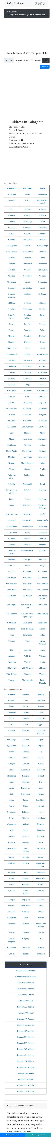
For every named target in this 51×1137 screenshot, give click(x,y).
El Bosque (42, 294)
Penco (11, 499)
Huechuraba (11, 348)
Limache (42, 397)
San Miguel (11, 605)
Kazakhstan (40, 800)
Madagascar (11, 824)
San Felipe (27, 590)
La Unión (42, 378)
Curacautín (42, 282)
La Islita (42, 366)
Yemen (11, 954)
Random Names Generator (25, 977)
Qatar (11, 884)
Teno (27, 641)
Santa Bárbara (42, 614)
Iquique (27, 354)
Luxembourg (41, 818)
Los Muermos (27, 427)
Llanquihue (27, 403)
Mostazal (42, 451)
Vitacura (27, 674)
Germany (25, 764)
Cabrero (11, 215)
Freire (42, 315)
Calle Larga (27, 221)
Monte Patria (27, 451)
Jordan (25, 800)
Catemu (27, 233)
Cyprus (41, 724)
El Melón (11, 303)
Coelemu (11, 258)
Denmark (25, 731)
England (41, 746)
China (11, 718)
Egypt (40, 740)
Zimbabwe (41, 954)
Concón (27, 270)
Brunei (25, 706)
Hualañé (42, 336)
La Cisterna (27, 360)
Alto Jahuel (27, 188)
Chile (41, 712)
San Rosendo (11, 614)
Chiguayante (12, 246)
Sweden (41, 912)
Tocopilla (27, 650)
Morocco (40, 836)
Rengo (42, 565)
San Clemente (42, 584)
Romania (25, 884)
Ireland (11, 788)
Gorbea (11, 330)
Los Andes (27, 421)
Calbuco (42, 215)
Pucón (42, 514)
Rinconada (27, 572)
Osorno (27, 469)
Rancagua (27, 559)
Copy (46, 60)
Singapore (26, 899)
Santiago (11, 629)
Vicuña (42, 662)
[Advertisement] (27, 35)
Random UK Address (25, 1037)
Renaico (11, 565)
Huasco (42, 342)
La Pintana (42, 372)
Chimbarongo (11, 252)
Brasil (11, 706)
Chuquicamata (27, 252)
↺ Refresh (45, 67)
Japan (11, 800)
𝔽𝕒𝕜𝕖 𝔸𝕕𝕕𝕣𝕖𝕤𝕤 (15, 3)
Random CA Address (25, 1031)
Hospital (27, 336)
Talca (12, 635)
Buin (11, 209)
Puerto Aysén (42, 520)
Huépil (27, 348)
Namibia (25, 842)
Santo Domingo (27, 629)
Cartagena (27, 227)
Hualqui (27, 342)
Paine (42, 475)
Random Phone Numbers (26, 971)
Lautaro (12, 397)
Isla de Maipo (42, 354)
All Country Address (25, 995)
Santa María (42, 623)
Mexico (11, 836)
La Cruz (42, 360)
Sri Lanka (11, 912)
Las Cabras (11, 390)
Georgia (11, 764)
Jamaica (41, 794)
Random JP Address (25, 1013)
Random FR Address (25, 1061)
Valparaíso (12, 662)
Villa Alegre (11, 668)
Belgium (11, 700)
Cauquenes (42, 233)
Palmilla (11, 484)
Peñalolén (42, 490)
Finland (11, 758)
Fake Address (11, 12)
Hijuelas (11, 336)
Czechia (11, 731)
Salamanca (27, 578)
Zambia (26, 954)
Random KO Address (25, 1043)
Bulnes (27, 209)
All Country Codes (25, 1001)
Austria (41, 694)
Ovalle (42, 469)
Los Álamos (11, 421)
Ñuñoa (42, 463)
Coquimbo (27, 276)
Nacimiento (27, 457)
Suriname (25, 912)
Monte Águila (11, 451)
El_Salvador (11, 746)
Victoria (27, 662)
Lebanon (25, 812)
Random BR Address (25, 1049)
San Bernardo (11, 584)
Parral (42, 484)
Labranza (11, 384)
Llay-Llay (42, 403)
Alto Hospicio (27, 680)
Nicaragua (41, 848)
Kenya (11, 806)
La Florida (12, 366)
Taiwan (41, 918)
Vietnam (41, 948)
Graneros (27, 330)
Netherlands (11, 848)
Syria (26, 918)
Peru (25, 872)
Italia (11, 794)
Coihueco (27, 258)
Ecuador (25, 740)
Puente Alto (27, 520)
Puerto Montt (11, 526)
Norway (25, 857)
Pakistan (11, 863)
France (25, 758)
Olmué (11, 469)
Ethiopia (25, 752)
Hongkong (11, 776)
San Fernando (42, 590)
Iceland (41, 776)
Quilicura (42, 538)
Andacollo (12, 194)
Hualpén (11, 342)
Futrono (42, 324)
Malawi (26, 824)
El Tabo (42, 309)
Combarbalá (27, 264)
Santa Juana (27, 623)
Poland (11, 878)
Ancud (42, 188)
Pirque (11, 505)
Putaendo (11, 538)
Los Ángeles (42, 421)
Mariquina (42, 439)
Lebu (27, 397)
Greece (11, 770)
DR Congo (11, 740)
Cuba (26, 724)
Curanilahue (27, 288)
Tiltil (11, 650)
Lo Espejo (27, 409)
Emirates (25, 746)
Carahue (11, 227)
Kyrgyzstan (11, 812)
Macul (42, 433)
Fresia (11, 324)
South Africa (26, 906)
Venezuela (26, 948)
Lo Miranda (42, 409)
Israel (41, 788)
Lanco (42, 384)
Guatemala (25, 770)
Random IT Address (26, 1079)
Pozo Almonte (11, 514)
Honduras (41, 770)
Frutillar (27, 324)
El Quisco (11, 309)
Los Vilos (42, 427)
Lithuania (25, 818)
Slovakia (40, 899)
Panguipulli (27, 484)
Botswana (41, 700)
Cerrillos (11, 240)
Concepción (42, 264)
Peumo (27, 499)
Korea (25, 806)
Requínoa (11, 572)
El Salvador (27, 309)
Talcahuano (27, 635)
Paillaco (27, 475)
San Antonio (42, 578)
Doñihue (27, 294)
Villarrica (42, 668)
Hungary (25, 776)
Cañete (42, 221)
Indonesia (25, 782)
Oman (40, 857)
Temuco (11, 641)
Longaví (42, 415)
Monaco (25, 836)
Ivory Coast (25, 794)
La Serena (27, 378)
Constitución (42, 270)
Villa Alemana (27, 668)
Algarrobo (11, 188)
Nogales (11, 463)
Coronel (42, 276)
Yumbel (42, 674)
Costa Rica (41, 718)
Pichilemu (42, 499)
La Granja (27, 366)
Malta (25, 830)
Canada (26, 712)
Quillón (12, 544)
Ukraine (41, 933)
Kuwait (41, 806)
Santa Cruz (11, 623)
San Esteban (11, 590)
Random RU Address (25, 1085)
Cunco (27, 282)
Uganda (26, 933)
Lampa (27, 384)
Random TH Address (25, 1091)
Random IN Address (26, 1073)
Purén (27, 532)
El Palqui (42, 303)
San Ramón (42, 605)
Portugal (25, 878)
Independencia (11, 354)
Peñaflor (27, 490)
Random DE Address (25, 1067)
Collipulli (11, 264)
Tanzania (11, 924)
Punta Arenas (11, 532)
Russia (40, 884)
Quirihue (11, 559)
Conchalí (11, 270)
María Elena (27, 439)
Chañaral (42, 240)
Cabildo (42, 209)
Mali (11, 830)
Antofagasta (42, 194)
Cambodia (12, 712)
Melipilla (27, 445)
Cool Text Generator (26, 983)
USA (41, 939)
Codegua (42, 252)
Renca (27, 565)
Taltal (42, 635)
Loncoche (27, 415)
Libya (11, 818)
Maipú (11, 439)
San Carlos (27, 584)
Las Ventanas (42, 390)
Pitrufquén (27, 505)
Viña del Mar (11, 674)
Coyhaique (11, 282)
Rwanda (11, 890)
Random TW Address (25, 1019)
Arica (27, 200)
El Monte (27, 303)
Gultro (42, 330)
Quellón (27, 538)
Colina (42, 258)
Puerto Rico (40, 878)
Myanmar (11, 842)
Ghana (40, 764)
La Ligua (27, 372)
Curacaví (11, 288)
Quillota (27, 544)
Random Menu (25, 964)
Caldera (12, 221)
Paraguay (11, 872)
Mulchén (11, 457)
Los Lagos (11, 427)
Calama (27, 215)
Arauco (11, 200)
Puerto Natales (27, 526)
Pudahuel (11, 520)
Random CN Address (25, 1055)
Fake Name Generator (25, 989)
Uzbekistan (11, 948)
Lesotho (41, 812)
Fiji (40, 752)
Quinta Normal (27, 550)
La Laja (12, 372)
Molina (42, 445)
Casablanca (42, 227)
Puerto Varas (42, 526)
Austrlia (25, 694)
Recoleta (42, 559)
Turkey (11, 933)
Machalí (27, 433)
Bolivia (25, 700)
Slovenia (11, 906)
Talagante (42, 629)
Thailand (25, 924)
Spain (41, 906)
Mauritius (41, 830)
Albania (11, 694)
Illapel (42, 348)
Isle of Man (25, 788)
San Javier (12, 596)
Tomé (42, 650)
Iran (40, 782)
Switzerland (11, 918)
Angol (27, 194)
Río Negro (11, 578)
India (11, 782)
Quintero (42, 550)
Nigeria (11, 857)
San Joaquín (27, 596)
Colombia (25, 718)
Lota (11, 433)
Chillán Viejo (42, 246)
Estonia (11, 752)
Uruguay (25, 939)
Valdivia (27, 656)
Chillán (27, 246)
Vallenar (42, 656)
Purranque (42, 532)
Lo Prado (11, 415)
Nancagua (42, 457)
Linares (11, 403)
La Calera (11, 360)
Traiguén (11, 656)
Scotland (40, 890)
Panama (26, 863)
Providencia (27, 514)
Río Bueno (42, 572)
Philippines (41, 872)
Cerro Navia (27, 240)
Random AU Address (25, 1007)
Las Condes (27, 390)
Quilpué (42, 544)
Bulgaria (41, 706)
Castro (11, 233)
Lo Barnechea (11, 409)
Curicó (42, 288)
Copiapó (11, 276)
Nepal (40, 842)
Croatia (11, 724)
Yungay (12, 680)
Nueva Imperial (27, 463)
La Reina (11, 378)
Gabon (40, 758)
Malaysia (40, 824)
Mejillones (12, 445)
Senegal (11, 899)
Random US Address (25, 1025)
